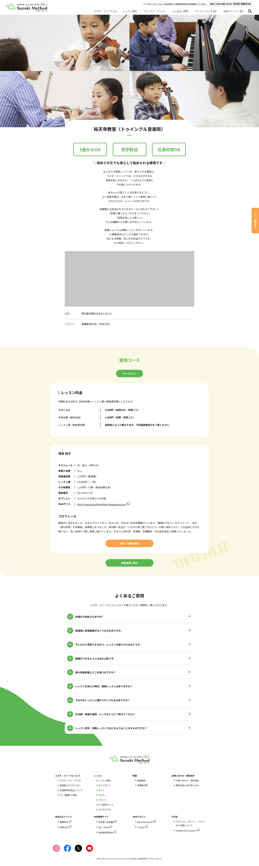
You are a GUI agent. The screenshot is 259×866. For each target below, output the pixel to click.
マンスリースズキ (204, 11)
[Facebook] (67, 848)
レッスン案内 (130, 11)
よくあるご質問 (180, 11)
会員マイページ (231, 11)
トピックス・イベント (154, 11)
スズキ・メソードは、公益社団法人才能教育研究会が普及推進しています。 (176, 4)
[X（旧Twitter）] (78, 848)
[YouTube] (89, 848)
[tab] (129, 373)
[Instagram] (56, 848)
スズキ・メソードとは (105, 11)
